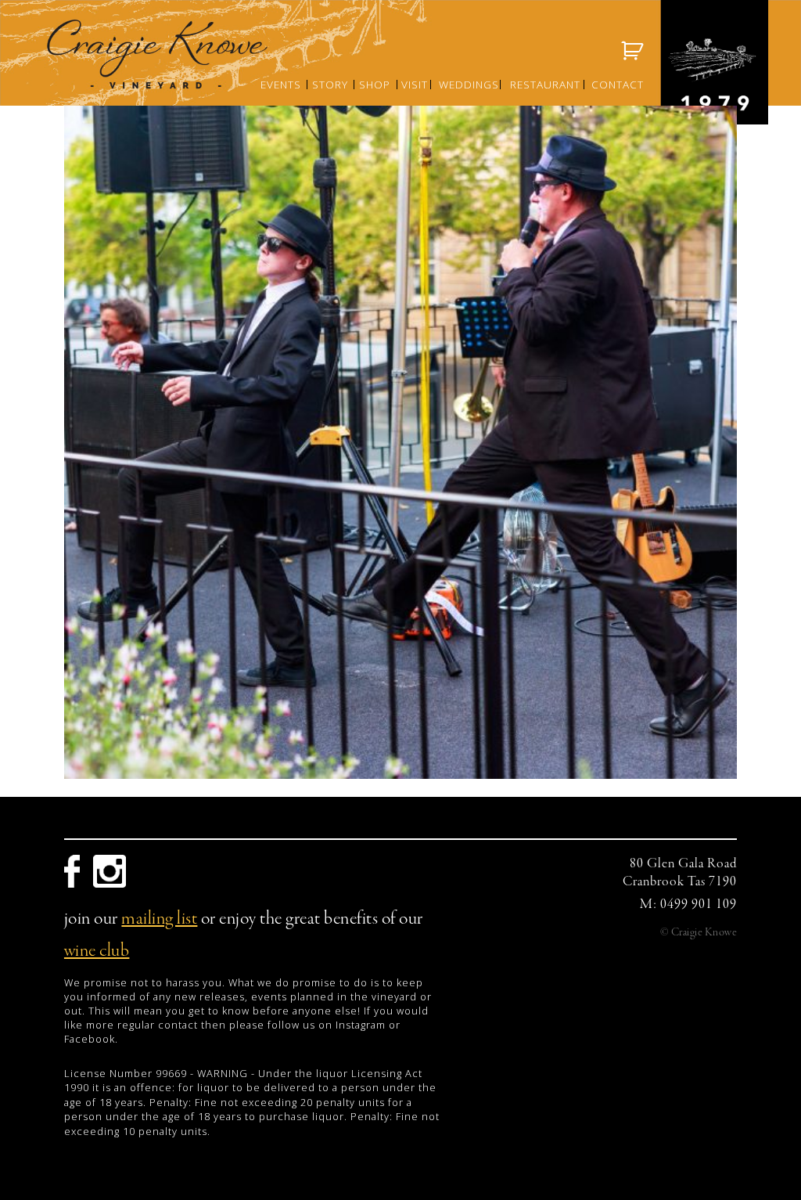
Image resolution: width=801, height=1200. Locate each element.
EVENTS (280, 84)
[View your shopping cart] (633, 51)
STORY (330, 84)
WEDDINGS (469, 84)
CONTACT (617, 84)
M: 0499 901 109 (688, 904)
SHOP (374, 84)
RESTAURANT (545, 84)
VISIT (414, 84)
